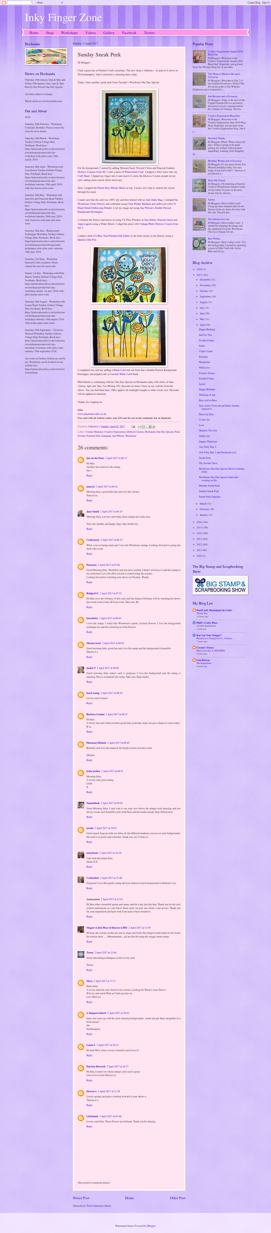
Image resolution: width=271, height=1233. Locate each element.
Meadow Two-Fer (208, 430)
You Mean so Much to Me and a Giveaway (224, 75)
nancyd (90, 486)
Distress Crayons (135, 431)
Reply (89, 475)
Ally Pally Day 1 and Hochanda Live (217, 452)
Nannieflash (93, 803)
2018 (199, 269)
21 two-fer (204, 419)
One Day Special (164, 431)
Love (201, 425)
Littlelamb (92, 1116)
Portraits (203, 356)
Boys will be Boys (208, 400)
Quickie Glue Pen (87, 239)
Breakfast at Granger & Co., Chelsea (214, 638)
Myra (89, 981)
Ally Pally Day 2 (207, 446)
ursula (89, 828)
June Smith (92, 511)
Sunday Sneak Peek (209, 491)
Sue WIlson (118, 435)
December (205, 279)
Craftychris (92, 878)
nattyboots (92, 853)
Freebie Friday (206, 340)
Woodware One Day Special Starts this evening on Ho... (218, 478)
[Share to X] (147, 427)
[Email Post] (133, 426)
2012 (199, 544)
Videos (90, 32)
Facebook (129, 32)
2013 (199, 539)
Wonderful (204, 362)
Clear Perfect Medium (139, 204)
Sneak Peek (205, 458)
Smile (202, 345)
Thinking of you (207, 394)
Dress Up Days (206, 414)
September (205, 296)
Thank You (202, 613)
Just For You (205, 335)
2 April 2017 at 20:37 (117, 1066)
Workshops (69, 32)
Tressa (89, 952)
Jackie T (91, 668)
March (203, 503)
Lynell (202, 384)
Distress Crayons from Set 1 (93, 172)
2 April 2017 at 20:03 (118, 1013)
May (202, 319)
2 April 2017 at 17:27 (105, 981)
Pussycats (91, 565)
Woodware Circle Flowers (91, 204)
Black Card (120, 370)
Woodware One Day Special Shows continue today (221, 470)
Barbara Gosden (95, 714)
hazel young (92, 693)
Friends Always (207, 373)
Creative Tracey (205, 647)
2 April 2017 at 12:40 (111, 878)
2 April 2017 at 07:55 (111, 593)
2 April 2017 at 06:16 (107, 486)
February (205, 509)
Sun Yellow (150, 219)
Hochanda (150, 431)
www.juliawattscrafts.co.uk (92, 414)
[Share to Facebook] (150, 427)
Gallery (109, 32)
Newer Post (81, 1198)
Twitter (149, 32)
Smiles (211, 199)
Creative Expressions (115, 431)
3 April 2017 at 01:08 (110, 1116)
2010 (199, 555)
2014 (199, 533)
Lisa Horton (203, 660)
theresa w (91, 1091)
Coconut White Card (121, 374)
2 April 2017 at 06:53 (112, 540)
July (202, 308)
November (205, 285)
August (204, 302)
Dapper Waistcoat (208, 441)
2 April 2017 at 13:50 (139, 927)
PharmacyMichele (96, 743)
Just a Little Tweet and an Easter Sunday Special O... (219, 407)
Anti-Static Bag (154, 199)
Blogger (151, 1225)
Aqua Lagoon (85, 224)
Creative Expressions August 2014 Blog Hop (225, 53)
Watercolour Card (134, 172)
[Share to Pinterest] (154, 427)
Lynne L (90, 1045)
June (202, 313)
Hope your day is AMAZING (211, 650)
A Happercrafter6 (96, 1013)
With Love (204, 367)
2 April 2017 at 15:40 (105, 952)
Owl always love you (218, 219)
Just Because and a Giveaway (222, 96)
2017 (199, 275)
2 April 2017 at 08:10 (111, 693)
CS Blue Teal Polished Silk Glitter (111, 235)
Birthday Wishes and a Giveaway (225, 160)
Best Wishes (214, 238)
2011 (199, 550)
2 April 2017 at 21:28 (109, 1091)
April (203, 324)
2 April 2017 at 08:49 (118, 742)
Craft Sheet (84, 176)
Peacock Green (165, 219)
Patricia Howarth (95, 1066)
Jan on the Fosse (95, 458)
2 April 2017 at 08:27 (117, 714)
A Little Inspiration (206, 625)
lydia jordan (93, 771)
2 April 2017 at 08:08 (108, 668)
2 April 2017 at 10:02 (106, 828)
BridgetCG (92, 593)
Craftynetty (93, 540)
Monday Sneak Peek (209, 485)
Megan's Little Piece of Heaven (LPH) (106, 928)
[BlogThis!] (143, 427)
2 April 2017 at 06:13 (116, 458)
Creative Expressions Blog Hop (224, 115)
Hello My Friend (216, 180)
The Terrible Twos (208, 463)
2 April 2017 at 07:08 (109, 565)
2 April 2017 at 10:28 (110, 853)
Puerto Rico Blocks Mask (111, 188)
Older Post (177, 1198)
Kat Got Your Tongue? (209, 635)
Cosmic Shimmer (94, 431)
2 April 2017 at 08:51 (112, 771)
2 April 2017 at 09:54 (112, 803)
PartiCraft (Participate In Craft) (214, 610)
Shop (49, 32)
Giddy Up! (204, 436)
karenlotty (92, 618)
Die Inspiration (204, 663)
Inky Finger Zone (63, 17)
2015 (199, 527)
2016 (199, 522)
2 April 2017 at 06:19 (111, 511)
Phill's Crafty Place (207, 623)
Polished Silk (93, 435)
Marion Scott (93, 643)
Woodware (130, 435)
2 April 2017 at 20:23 (108, 1045)
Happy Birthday (207, 329)
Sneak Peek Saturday (209, 496)
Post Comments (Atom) (99, 1205)
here (107, 390)
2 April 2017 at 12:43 (112, 899)
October (204, 291)
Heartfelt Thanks (216, 138)
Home (33, 32)
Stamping (106, 435)
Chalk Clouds (206, 351)
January (204, 515)
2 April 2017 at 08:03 (110, 618)
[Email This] (140, 427)
